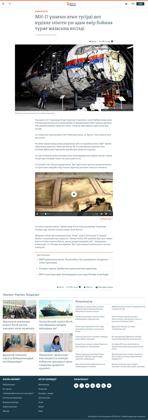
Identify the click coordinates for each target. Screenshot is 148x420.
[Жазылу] (109, 386)
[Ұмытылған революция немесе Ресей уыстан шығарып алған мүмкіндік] (19, 309)
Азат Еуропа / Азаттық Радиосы (53, 179)
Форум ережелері (10, 407)
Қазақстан (42, 389)
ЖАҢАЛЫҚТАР (41, 12)
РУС (133, 4)
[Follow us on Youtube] (87, 386)
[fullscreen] (110, 214)
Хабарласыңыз (9, 385)
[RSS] (103, 386)
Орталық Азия (44, 398)
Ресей (40, 402)
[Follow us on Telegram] (98, 386)
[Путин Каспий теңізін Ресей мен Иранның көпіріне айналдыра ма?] (56, 309)
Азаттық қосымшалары (12, 398)
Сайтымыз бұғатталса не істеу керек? (18, 394)
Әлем (40, 411)
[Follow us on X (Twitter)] (81, 386)
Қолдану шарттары (10, 402)
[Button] (92, 41)
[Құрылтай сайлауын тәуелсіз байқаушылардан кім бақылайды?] (19, 342)
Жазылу (6, 411)
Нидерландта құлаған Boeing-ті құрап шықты (59, 176)
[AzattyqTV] (126, 4)
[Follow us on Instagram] (92, 386)
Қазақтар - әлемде (45, 394)
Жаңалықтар (43, 385)
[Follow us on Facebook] (76, 386)
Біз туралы (7, 389)
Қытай (41, 407)
